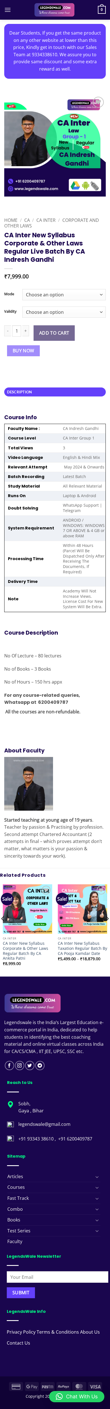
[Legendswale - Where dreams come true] (54, 10)
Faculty (14, 1241)
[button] (7, 10)
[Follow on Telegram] (40, 1065)
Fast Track (18, 1198)
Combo (15, 1209)
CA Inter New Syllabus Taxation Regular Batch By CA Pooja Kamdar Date (82, 948)
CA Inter (46, 220)
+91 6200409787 (75, 1139)
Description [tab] (19, 392)
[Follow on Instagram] (19, 1065)
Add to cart (54, 333)
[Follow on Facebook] (9, 1065)
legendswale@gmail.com (44, 1124)
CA (27, 220)
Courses (16, 1187)
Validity (10, 312)
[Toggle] (97, 1176)
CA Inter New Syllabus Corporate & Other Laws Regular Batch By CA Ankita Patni (25, 951)
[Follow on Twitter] (29, 1065)
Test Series (18, 1231)
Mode (9, 294)
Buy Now (23, 351)
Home (10, 220)
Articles (15, 1176)
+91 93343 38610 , (37, 1139)
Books (13, 1220)
